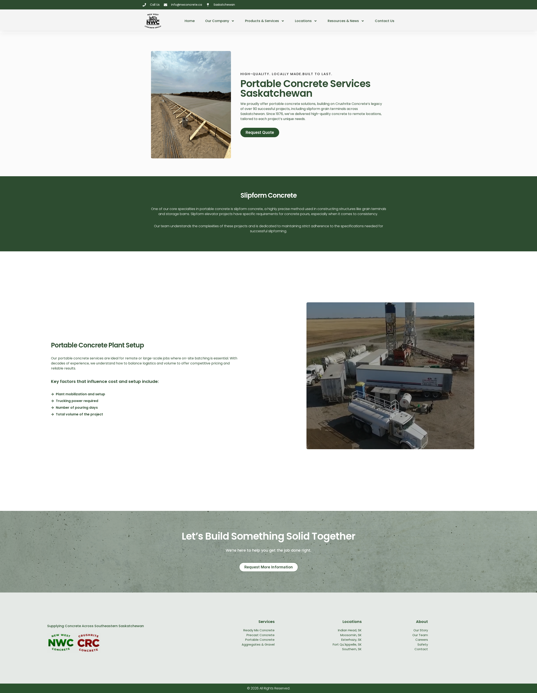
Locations (303, 20)
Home (190, 20)
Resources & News (343, 20)
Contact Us (384, 20)
